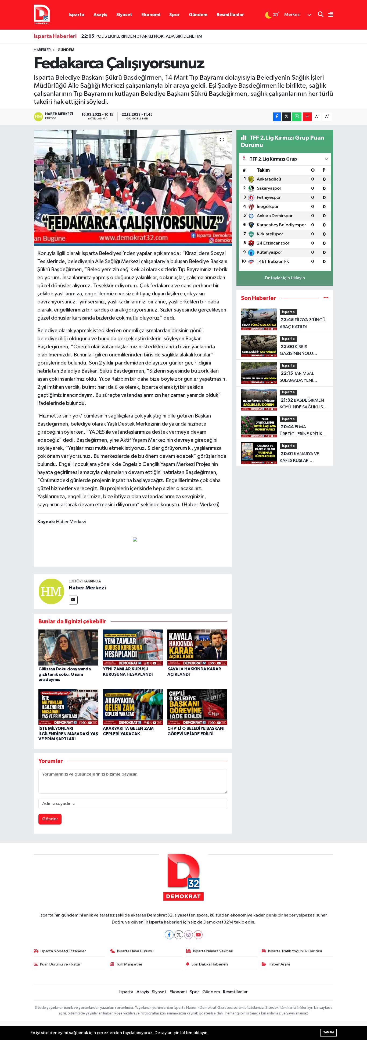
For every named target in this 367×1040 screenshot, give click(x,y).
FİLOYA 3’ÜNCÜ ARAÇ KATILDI (302, 323)
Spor (174, 14)
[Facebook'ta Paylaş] (277, 116)
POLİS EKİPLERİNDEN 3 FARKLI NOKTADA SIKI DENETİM (141, 36)
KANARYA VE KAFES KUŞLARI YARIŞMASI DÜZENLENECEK (299, 457)
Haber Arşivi (279, 964)
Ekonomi (150, 14)
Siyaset (124, 14)
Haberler (42, 50)
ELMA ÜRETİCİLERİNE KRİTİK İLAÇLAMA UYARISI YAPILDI (301, 431)
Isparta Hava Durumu (135, 951)
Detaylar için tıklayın (285, 278)
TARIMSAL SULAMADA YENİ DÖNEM (297, 377)
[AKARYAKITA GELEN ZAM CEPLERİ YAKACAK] (133, 707)
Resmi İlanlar (230, 14)
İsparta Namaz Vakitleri (213, 951)
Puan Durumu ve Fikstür (60, 964)
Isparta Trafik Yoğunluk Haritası (295, 951)
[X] (178, 934)
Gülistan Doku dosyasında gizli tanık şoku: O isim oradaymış (64, 674)
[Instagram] (188, 934)
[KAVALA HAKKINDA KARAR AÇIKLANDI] (197, 647)
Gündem (198, 14)
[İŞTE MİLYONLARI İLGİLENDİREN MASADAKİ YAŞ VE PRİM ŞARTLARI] (68, 707)
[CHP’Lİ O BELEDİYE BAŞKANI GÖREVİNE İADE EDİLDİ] (197, 707)
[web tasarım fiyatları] (135, 539)
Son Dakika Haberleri (210, 964)
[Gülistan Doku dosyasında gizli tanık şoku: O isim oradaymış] (68, 647)
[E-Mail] (73, 600)
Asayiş (100, 14)
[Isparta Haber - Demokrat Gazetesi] (42, 14)
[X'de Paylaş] (286, 116)
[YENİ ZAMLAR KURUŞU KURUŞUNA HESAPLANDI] (133, 647)
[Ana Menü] (328, 15)
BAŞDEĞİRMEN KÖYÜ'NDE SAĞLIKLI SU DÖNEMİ (303, 404)
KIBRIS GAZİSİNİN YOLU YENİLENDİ (296, 350)
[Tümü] (326, 298)
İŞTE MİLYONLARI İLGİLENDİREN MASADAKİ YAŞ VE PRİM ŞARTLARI (68, 733)
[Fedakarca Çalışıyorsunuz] (133, 188)
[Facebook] (169, 934)
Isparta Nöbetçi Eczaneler (63, 951)
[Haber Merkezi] (51, 591)
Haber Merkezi (87, 587)
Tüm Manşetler (129, 964)
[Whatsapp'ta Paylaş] (296, 116)
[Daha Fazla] (307, 116)
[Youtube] (198, 934)
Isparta (76, 14)
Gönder (50, 819)
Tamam (328, 1032)
